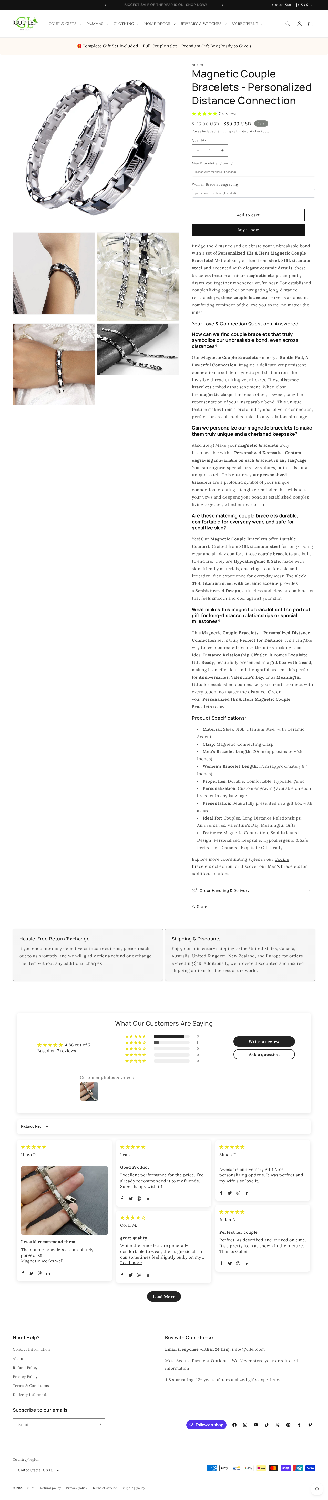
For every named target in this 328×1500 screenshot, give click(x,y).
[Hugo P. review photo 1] (64, 1200)
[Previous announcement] (105, 5)
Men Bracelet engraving (212, 163)
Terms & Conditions (31, 1385)
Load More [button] (164, 1296)
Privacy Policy (25, 1376)
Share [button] (202, 906)
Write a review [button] (264, 1041)
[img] (33, 1147)
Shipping (224, 131)
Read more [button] (131, 1262)
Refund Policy (25, 1367)
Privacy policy (76, 1488)
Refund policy (50, 1488)
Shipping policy (133, 1488)
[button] (65, 23)
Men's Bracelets (284, 866)
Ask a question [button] (264, 1054)
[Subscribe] (99, 1424)
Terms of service (105, 1488)
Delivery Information (32, 1394)
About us (20, 1358)
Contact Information (31, 1349)
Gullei (30, 1488)
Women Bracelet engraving (215, 184)
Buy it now (248, 229)
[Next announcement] (222, 5)
